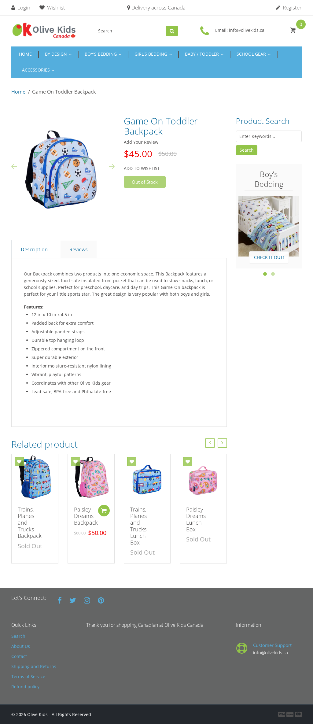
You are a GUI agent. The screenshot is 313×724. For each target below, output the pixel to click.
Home (18, 91)
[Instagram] (87, 600)
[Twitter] (72, 600)
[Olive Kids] (44, 30)
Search (247, 150)
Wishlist (56, 7)
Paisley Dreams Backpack (86, 516)
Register (292, 7)
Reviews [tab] (78, 249)
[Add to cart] (104, 510)
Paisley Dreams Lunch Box (196, 519)
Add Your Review (141, 142)
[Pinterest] (101, 600)
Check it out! (269, 257)
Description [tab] (34, 249)
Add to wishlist (142, 168)
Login (23, 7)
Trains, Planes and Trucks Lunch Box (138, 526)
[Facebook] (60, 600)
